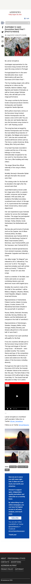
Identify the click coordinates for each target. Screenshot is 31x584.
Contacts (5, 562)
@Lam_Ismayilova (16, 421)
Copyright (19, 569)
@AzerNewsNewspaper (17, 531)
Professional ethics (16, 558)
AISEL (7, 470)
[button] (2, 27)
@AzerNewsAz (24, 425)
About (3, 558)
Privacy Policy (7, 569)
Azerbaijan (13, 467)
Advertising (16, 562)
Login (27, 18)
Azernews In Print (9, 566)
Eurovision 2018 (23, 467)
